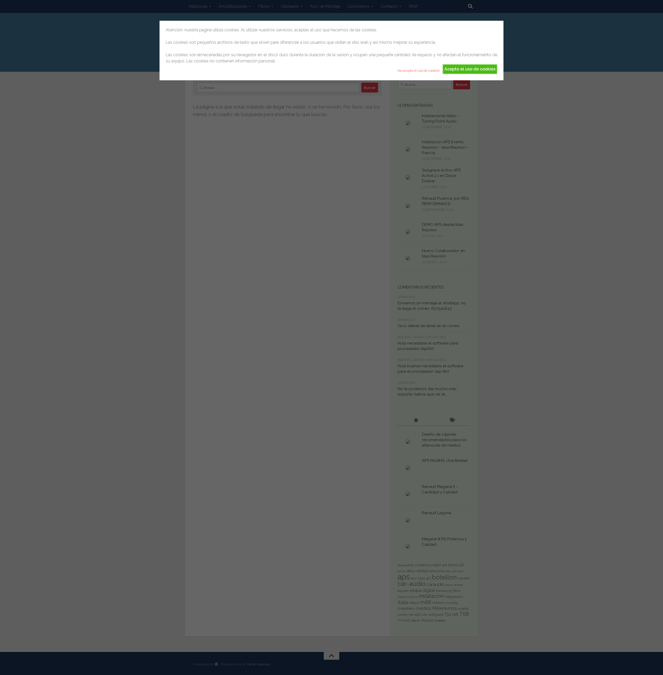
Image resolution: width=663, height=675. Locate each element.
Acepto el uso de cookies (469, 69)
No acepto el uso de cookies (418, 71)
